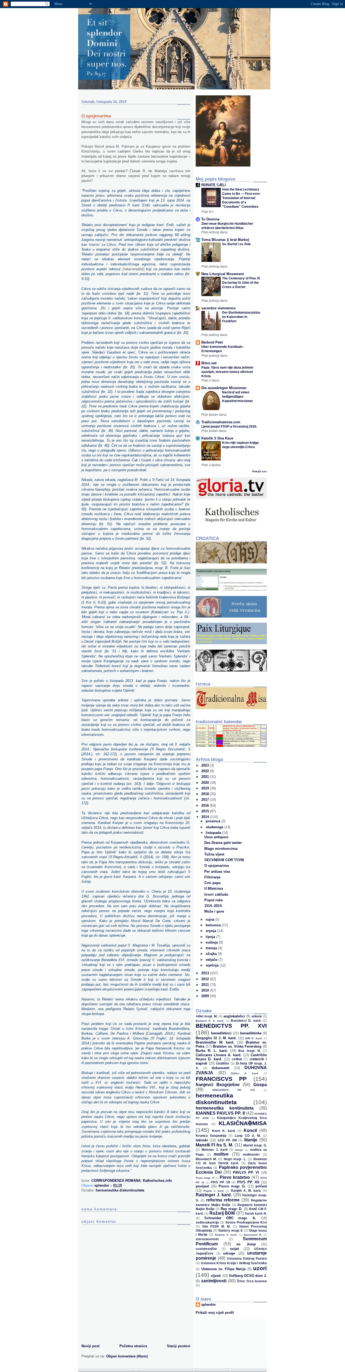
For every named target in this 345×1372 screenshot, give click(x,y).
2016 (205, 805)
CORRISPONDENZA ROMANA (116, 1181)
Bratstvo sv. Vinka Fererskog (237, 1046)
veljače (212, 960)
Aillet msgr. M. (207, 1016)
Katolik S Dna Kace (217, 438)
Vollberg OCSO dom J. (248, 1276)
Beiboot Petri (212, 342)
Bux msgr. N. (249, 1050)
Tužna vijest (214, 854)
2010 (205, 990)
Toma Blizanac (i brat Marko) (225, 240)
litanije (250, 1140)
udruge (229, 1253)
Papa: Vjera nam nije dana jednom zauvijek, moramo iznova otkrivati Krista (227, 372)
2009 (205, 996)
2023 (205, 765)
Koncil (250, 1130)
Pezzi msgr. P (205, 1177)
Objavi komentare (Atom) (127, 1356)
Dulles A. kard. (244, 1073)
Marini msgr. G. (255, 1145)
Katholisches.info (157, 1181)
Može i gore (214, 911)
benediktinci (221, 1033)
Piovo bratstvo (235, 1177)
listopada (214, 833)
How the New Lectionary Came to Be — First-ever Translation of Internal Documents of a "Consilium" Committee (241, 198)
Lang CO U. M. (247, 1135)
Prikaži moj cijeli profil (215, 1313)
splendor (208, 1304)
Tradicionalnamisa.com (220, 422)
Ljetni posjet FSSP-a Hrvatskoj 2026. (229, 426)
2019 (205, 788)
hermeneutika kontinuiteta (225, 1108)
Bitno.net (208, 363)
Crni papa (212, 883)
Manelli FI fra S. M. (214, 1145)
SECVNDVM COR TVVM (224, 860)
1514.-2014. (213, 906)
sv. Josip (246, 1244)
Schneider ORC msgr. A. (230, 1218)
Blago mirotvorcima (220, 849)
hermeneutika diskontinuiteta (120, 1190)
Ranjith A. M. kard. (246, 1190)
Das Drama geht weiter (223, 843)
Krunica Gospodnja (211, 1135)
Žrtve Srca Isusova (252, 1281)
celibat (237, 1059)
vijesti (216, 1276)
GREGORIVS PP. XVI (233, 1090)
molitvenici (251, 1154)
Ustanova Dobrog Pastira (247, 1258)
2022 (205, 771)
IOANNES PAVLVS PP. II (220, 1113)
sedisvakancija (207, 1222)
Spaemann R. (253, 1234)
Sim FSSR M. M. (216, 1226)
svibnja (212, 942)
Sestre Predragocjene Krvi (246, 1222)
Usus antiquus (216, 837)
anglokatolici (234, 1016)
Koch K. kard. (224, 1130)
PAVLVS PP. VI (246, 1172)
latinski (202, 1140)
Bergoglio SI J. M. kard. (216, 1038)
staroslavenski (207, 1239)
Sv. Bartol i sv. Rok (236, 244)
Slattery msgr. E (230, 1230)
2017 (205, 800)
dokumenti (220, 1068)
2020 (205, 783)
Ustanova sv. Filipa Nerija (223, 1269)
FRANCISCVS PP (221, 1079)
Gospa (260, 1084)
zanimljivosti (213, 1281)
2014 (205, 817)
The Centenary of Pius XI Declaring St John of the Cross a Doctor (241, 282)
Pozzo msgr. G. (232, 1186)
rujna (210, 919)
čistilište (222, 1063)
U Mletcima (213, 888)
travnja (212, 948)
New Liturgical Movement (222, 274)
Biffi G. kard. (254, 1038)
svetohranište (206, 1248)
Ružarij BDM (222, 1213)
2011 (205, 985)
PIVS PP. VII (220, 1182)
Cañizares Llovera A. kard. (219, 1055)
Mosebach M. (206, 1159)
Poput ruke (213, 900)
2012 (205, 979)
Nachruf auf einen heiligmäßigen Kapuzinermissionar (237, 396)
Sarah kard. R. (256, 1213)
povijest (202, 1186)
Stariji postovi (178, 1346)
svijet (234, 1249)
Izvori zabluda (216, 894)
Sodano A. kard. (226, 1234)
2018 (205, 794)
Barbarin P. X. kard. (210, 1020)
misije (239, 1149)
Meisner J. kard (214, 1149)
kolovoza (214, 925)
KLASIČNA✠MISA (243, 1123)
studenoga (215, 827)
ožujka (212, 954)
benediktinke (250, 1033)
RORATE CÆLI (213, 185)
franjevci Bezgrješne (218, 1084)
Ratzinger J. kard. (214, 1195)
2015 (205, 811)
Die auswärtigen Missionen (223, 388)
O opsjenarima (216, 866)
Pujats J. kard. (213, 1190)
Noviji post (90, 1346)
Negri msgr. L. (235, 1159)
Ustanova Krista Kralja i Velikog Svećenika (234, 1263)
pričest (261, 1186)
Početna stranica (133, 1346)
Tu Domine (210, 219)
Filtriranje (212, 877)
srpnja (211, 931)
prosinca (213, 821)
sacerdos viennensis (218, 308)
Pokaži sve (259, 471)
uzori (260, 1268)
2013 (205, 973)
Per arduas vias (217, 871)
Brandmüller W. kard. (215, 1042)
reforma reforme (223, 1200)
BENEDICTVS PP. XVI (231, 1026)
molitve (221, 1154)
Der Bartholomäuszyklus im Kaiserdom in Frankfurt (241, 317)
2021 (205, 777)
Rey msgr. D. (232, 1209)
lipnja (211, 937)
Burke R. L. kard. (212, 1051)
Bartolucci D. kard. (246, 1020)
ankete (256, 1016)
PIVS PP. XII (248, 1182)
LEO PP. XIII (227, 1140)
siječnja (213, 965)
